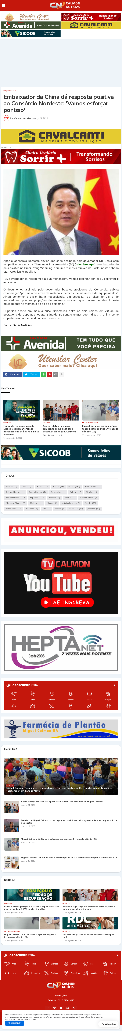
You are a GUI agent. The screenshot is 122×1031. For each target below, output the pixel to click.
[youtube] (61, 1008)
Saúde (90, 503)
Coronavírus (57, 492)
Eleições (91, 492)
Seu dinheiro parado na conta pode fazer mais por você (88, 936)
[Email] (55, 374)
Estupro (54, 497)
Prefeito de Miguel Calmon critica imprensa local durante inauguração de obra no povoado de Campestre (69, 821)
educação (76, 508)
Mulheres (36, 503)
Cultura (75, 492)
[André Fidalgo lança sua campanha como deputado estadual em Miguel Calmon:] (61, 410)
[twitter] (54, 1008)
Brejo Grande (92, 486)
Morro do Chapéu (15, 503)
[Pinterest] (49, 374)
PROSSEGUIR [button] (14, 1023)
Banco (58, 486)
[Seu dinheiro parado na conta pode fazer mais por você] (90, 923)
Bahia (42, 486)
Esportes (37, 497)
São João (32, 508)
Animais (11, 486)
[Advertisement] (61, 63)
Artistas (27, 486)
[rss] (74, 1008)
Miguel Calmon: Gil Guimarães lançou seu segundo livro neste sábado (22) (100, 429)
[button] (4, 5)
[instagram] (67, 1008)
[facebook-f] (47, 1008)
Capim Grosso (37, 492)
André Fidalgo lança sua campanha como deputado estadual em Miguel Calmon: (59, 429)
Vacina (60, 508)
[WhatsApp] (43, 374)
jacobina (93, 508)
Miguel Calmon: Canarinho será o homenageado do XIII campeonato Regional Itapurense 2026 (69, 858)
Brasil (74, 486)
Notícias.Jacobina (71, 503)
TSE (46, 508)
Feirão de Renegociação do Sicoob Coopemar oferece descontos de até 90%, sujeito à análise (21, 430)
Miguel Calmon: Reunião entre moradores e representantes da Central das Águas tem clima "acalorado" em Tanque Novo (59, 789)
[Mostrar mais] (61, 374)
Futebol (70, 497)
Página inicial (9, 91)
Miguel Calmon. (88, 497)
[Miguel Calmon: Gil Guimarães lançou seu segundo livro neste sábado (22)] (100, 410)
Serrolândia (13, 508)
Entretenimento (15, 497)
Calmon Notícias (15, 492)
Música (52, 503)
